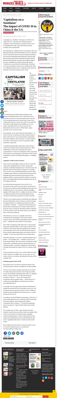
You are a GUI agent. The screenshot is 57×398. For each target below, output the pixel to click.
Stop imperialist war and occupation (45, 225)
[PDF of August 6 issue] (5, 375)
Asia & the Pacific (43, 187)
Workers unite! (42, 238)
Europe (40, 197)
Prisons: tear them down (44, 214)
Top (39, 227)
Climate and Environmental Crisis (45, 189)
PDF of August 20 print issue (11, 364)
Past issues (46, 178)
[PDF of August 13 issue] (5, 370)
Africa (40, 184)
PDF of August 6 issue (11, 373)
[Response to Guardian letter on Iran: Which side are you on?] (5, 359)
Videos (11, 11)
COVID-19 (11, 338)
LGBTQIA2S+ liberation (44, 210)
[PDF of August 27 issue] (5, 354)
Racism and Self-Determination (46, 216)
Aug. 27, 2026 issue (46, 174)
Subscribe (26, 8)
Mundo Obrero (42, 212)
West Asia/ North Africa (44, 232)
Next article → (32, 343)
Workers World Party (44, 240)
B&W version (46, 176)
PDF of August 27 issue (11, 353)
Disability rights (42, 192)
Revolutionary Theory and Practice (45, 219)
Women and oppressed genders (44, 235)
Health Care (41, 201)
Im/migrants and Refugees (45, 205)
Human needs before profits (45, 203)
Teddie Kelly (8, 36)
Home (4, 8)
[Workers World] (28, 3)
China (5, 338)
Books (48, 8)
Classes (41, 8)
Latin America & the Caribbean (46, 207)
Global (40, 199)
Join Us (34, 8)
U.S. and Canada (42, 230)
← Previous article (9, 343)
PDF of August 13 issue (11, 369)
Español (17, 8)
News (10, 8)
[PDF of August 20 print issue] (5, 366)
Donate (18, 11)
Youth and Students (43, 242)
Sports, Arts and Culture (44, 222)
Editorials (41, 194)
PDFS (4, 11)
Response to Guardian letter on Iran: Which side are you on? (12, 359)
